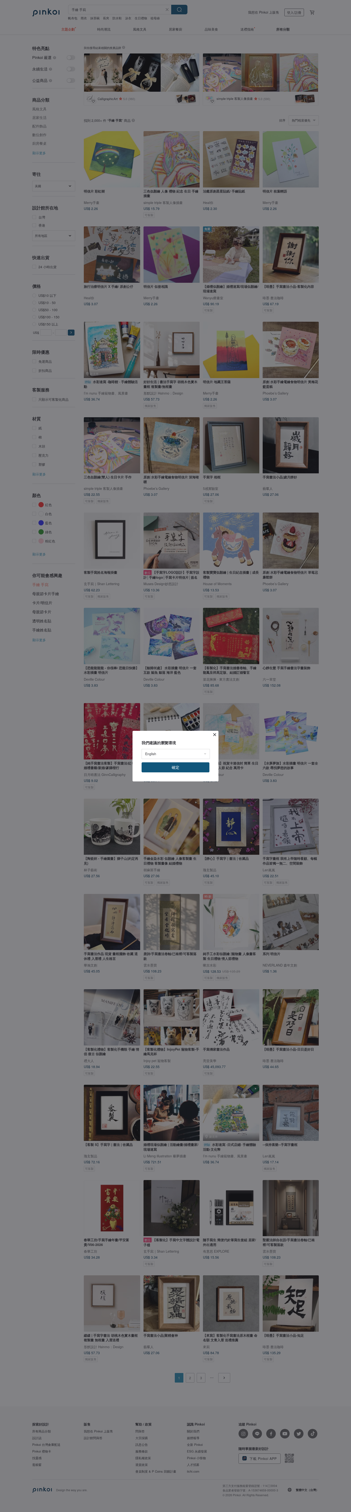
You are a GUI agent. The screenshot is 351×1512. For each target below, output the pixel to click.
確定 (175, 767)
